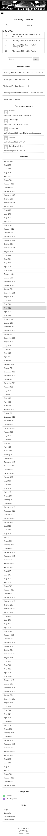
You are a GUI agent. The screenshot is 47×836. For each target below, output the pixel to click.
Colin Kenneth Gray (16, 146)
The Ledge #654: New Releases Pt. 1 (19, 115)
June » (29, 25)
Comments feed (9, 816)
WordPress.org (9, 820)
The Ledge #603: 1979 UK (15, 142)
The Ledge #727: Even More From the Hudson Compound (23, 93)
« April (7, 25)
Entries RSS (23, 830)
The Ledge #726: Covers (11, 99)
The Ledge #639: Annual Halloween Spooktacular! (24, 133)
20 (6, 46)
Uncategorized (12, 799)
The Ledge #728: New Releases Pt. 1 (16, 86)
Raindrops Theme (23, 833)
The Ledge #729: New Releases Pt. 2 (16, 79)
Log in (6, 809)
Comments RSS (23, 832)
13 (6, 40)
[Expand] (2, 12)
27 (6, 51)
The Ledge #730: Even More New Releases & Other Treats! (23, 73)
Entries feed (8, 813)
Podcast (10, 796)
